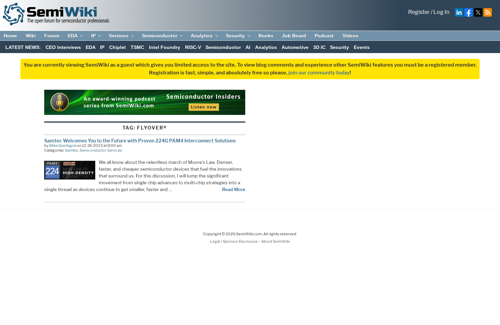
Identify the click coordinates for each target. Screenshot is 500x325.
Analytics (202, 35)
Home (10, 35)
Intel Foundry (164, 47)
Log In (441, 12)
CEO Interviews (63, 47)
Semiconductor (159, 35)
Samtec (71, 150)
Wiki (31, 35)
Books (266, 35)
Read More (233, 189)
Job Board (294, 35)
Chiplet (117, 47)
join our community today (319, 73)
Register (419, 12)
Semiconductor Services (101, 150)
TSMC (137, 47)
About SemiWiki (275, 241)
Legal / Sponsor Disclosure (234, 241)
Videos (351, 35)
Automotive (295, 47)
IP (93, 35)
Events (362, 47)
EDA (73, 35)
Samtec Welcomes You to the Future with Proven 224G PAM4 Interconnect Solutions (140, 140)
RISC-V (193, 47)
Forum (51, 35)
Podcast (324, 35)
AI (248, 47)
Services (119, 35)
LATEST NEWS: (23, 47)
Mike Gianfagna (62, 145)
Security (235, 35)
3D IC (319, 47)
